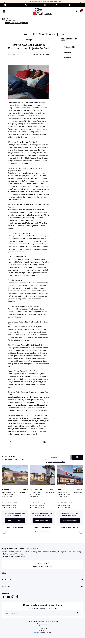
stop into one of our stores (29, 415)
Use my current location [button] (56, 462)
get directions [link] (23, 492)
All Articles (67, 58)
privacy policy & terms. (17, 556)
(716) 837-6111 (62, 496)
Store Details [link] (18, 528)
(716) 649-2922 (7, 496)
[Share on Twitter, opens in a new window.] (44, 55)
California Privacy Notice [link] (42, 630)
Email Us (9, 528)
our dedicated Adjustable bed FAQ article (31, 223)
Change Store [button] (9, 23)
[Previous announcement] (4, 2)
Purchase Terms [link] (42, 624)
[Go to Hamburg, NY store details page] (15, 475)
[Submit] (77, 613)
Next (45, 442)
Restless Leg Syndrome (16, 275)
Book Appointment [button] (21, 23)
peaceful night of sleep (29, 299)
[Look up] (77, 457)
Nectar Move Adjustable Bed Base (23, 371)
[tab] (35, 531)
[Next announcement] (80, 2)
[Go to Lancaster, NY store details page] (42, 475)
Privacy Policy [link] (42, 628)
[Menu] (4, 11)
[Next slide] (81, 532)
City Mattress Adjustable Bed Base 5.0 (25, 345)
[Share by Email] (47, 55)
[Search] (76, 11)
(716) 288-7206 (34, 496)
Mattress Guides (69, 47)
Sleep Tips (67, 52)
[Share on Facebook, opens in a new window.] (40, 55)
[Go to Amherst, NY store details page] (70, 475)
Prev (11, 442)
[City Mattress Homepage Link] (42, 11)
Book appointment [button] (15, 520)
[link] (12, 5)
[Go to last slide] (4, 532)
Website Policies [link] (42, 626)
